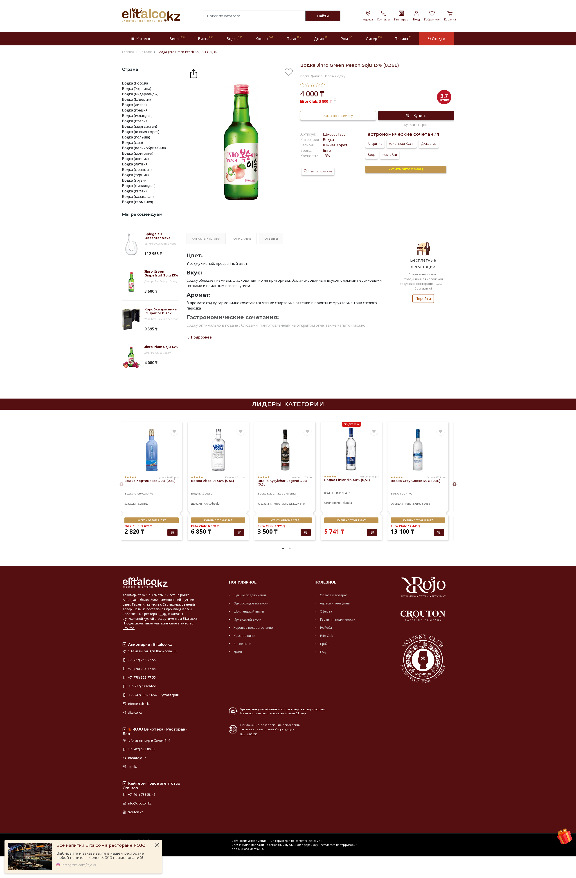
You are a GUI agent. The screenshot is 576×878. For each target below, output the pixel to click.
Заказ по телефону (338, 116)
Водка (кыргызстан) (139, 126)
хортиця (143, 504)
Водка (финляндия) (138, 185)
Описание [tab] (242, 238)
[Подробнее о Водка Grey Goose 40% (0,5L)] (418, 450)
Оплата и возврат (333, 595)
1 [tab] (283, 548)
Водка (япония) (135, 158)
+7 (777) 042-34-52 (142, 686)
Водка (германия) (137, 201)
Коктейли (389, 154)
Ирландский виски (247, 619)
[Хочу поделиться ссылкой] (193, 73)
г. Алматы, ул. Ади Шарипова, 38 (152, 651)
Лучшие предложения (250, 595)
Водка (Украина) (136, 88)
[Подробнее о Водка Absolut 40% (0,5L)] (218, 450)
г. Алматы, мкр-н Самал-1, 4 (148, 740)
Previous (121, 484)
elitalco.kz (134, 712)
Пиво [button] (294, 38)
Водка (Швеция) (136, 99)
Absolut (215, 504)
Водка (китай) (134, 191)
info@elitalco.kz (138, 704)
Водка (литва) (134, 104)
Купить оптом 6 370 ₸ (218, 520)
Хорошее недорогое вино (253, 627)
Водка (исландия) (137, 115)
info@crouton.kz (139, 803)
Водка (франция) (137, 169)
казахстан (130, 504)
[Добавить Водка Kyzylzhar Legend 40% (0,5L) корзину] (306, 532)
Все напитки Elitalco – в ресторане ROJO (101, 845)
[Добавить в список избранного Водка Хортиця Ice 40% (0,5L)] (174, 431)
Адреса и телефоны (334, 603)
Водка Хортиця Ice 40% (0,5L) (150, 481)
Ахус (207, 504)
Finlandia (346, 503)
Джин (238, 652)
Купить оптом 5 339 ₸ (351, 520)
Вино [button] (177, 38)
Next (454, 484)
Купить (420, 115)
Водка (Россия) (135, 83)
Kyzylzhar (299, 504)
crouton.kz (135, 812)
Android (252, 733)
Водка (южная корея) (140, 131)
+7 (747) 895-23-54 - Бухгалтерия (153, 695)
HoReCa (325, 627)
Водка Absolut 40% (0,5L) (212, 481)
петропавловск (282, 504)
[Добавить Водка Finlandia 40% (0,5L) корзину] (372, 532)
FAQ (322, 652)
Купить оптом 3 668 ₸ (406, 169)
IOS (242, 733)
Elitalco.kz (190, 618)
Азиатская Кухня (401, 143)
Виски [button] (205, 38)
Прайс (324, 644)
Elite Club (326, 635)
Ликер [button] (374, 38)
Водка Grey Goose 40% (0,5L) (415, 481)
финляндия (332, 503)
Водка (328, 139)
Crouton (129, 628)
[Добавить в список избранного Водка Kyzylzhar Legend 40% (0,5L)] (307, 431)
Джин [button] (320, 38)
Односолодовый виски (251, 603)
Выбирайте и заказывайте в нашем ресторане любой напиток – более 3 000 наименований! (100, 855)
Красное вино (244, 635)
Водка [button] (234, 38)
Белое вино (242, 644)
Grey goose (422, 504)
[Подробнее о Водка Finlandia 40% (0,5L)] (351, 449)
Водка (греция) (135, 110)
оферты (307, 845)
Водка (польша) (136, 137)
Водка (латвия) (135, 164)
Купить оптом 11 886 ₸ (418, 520)
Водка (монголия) (137, 153)
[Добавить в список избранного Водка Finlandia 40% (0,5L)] (373, 431)
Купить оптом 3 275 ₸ (285, 520)
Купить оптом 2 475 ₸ (151, 520)
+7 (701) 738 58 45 (141, 794)
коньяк (409, 504)
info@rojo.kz (136, 758)
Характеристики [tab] (206, 238)
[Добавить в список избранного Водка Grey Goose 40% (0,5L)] (440, 431)
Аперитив (375, 143)
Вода (372, 154)
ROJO (163, 614)
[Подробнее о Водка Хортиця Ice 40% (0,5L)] (151, 450)
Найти (323, 15)
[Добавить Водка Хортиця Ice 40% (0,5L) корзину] (172, 532)
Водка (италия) (135, 120)
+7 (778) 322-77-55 (141, 677)
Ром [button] (347, 38)
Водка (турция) (135, 174)
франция (397, 504)
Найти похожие (320, 171)
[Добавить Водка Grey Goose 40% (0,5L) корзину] (439, 532)
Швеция (196, 504)
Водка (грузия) (135, 180)
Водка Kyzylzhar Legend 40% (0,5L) (283, 482)
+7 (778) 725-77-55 (141, 668)
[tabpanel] (151, 482)
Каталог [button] (143, 38)
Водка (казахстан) (138, 196)
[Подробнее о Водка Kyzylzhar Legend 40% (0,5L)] (285, 450)
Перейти (423, 298)
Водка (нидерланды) (140, 93)
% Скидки (436, 38)
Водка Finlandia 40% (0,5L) (347, 480)
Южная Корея (335, 145)
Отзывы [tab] (271, 238)
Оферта (325, 611)
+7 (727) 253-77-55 (141, 660)
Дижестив (428, 143)
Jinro (327, 150)
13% (326, 155)
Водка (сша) (132, 142)
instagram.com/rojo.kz (79, 865)
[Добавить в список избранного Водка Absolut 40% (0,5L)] (240, 431)
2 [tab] (290, 548)
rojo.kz (132, 766)
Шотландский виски (249, 611)
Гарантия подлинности (337, 619)
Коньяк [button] (264, 38)
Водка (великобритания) (144, 147)
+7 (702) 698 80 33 (141, 749)
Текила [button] (403, 38)
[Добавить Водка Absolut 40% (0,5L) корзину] (239, 532)
